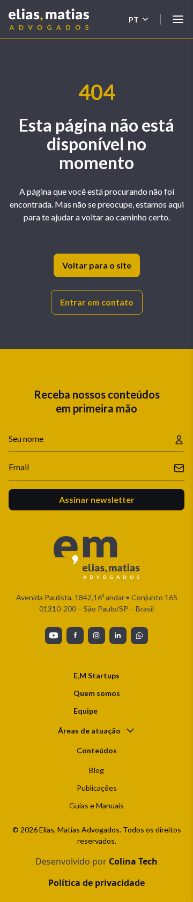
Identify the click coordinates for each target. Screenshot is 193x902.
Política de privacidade (96, 883)
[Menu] (178, 19)
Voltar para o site (96, 265)
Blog (96, 770)
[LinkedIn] (118, 635)
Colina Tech (133, 861)
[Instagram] (96, 635)
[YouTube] (53, 635)
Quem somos (96, 693)
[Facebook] (75, 635)
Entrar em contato (96, 302)
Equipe (85, 710)
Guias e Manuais (96, 805)
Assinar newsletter (97, 499)
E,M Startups (96, 675)
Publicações (97, 787)
